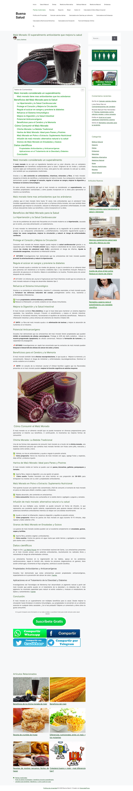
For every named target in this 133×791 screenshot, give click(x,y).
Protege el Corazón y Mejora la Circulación (37, 106)
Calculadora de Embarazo (104, 15)
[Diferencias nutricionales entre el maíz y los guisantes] (68, 732)
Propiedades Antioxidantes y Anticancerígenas (39, 148)
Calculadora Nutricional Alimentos (44, 21)
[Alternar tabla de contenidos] (82, 89)
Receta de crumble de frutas (25, 735)
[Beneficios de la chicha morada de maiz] (31, 701)
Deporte (60, 10)
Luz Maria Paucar (30, 550)
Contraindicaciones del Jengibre (103, 107)
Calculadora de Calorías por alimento (81, 15)
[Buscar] (114, 38)
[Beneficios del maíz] (68, 701)
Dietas (54, 4)
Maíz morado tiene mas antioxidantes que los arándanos (43, 96)
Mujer (69, 10)
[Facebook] (63, 637)
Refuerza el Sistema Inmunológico (33, 113)
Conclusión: (22, 154)
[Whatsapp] (30, 637)
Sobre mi (77, 10)
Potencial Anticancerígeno (29, 119)
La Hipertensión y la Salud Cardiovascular (36, 103)
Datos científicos (23, 145)
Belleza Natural (81, 4)
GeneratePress (85, 788)
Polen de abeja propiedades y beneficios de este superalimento (34, 779)
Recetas (51, 10)
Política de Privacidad (40, 15)
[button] (33, 26)
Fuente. (54, 575)
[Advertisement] (49, 660)
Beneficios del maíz (58, 704)
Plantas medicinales (39, 10)
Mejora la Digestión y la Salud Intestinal (35, 116)
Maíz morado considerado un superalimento (37, 93)
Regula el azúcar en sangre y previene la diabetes (40, 109)
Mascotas (95, 154)
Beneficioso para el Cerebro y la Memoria (36, 122)
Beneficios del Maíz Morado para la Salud (35, 99)
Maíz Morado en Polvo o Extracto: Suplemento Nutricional (44, 135)
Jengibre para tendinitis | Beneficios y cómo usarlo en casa (33, 781)
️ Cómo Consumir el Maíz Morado (31, 125)
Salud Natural (44, 4)
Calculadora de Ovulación (66, 21)
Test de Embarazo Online (86, 21)
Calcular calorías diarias (58, 15)
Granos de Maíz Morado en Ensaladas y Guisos (39, 142)
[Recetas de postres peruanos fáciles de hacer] (31, 766)
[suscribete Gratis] (49, 625)
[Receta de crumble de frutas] (31, 732)
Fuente (33, 592)
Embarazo (107, 4)
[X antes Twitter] (30, 646)
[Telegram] (64, 646)
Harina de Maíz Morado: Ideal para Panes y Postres (41, 132)
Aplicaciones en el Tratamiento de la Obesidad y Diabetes (43, 151)
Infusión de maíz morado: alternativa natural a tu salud (42, 138)
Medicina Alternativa (66, 4)
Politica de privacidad (50, 788)
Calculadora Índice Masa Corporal (94, 10)
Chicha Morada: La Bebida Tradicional (35, 129)
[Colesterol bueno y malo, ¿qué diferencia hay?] (68, 766)
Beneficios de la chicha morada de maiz (30, 704)
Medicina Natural (95, 4)
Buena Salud (21, 15)
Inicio (34, 4)
